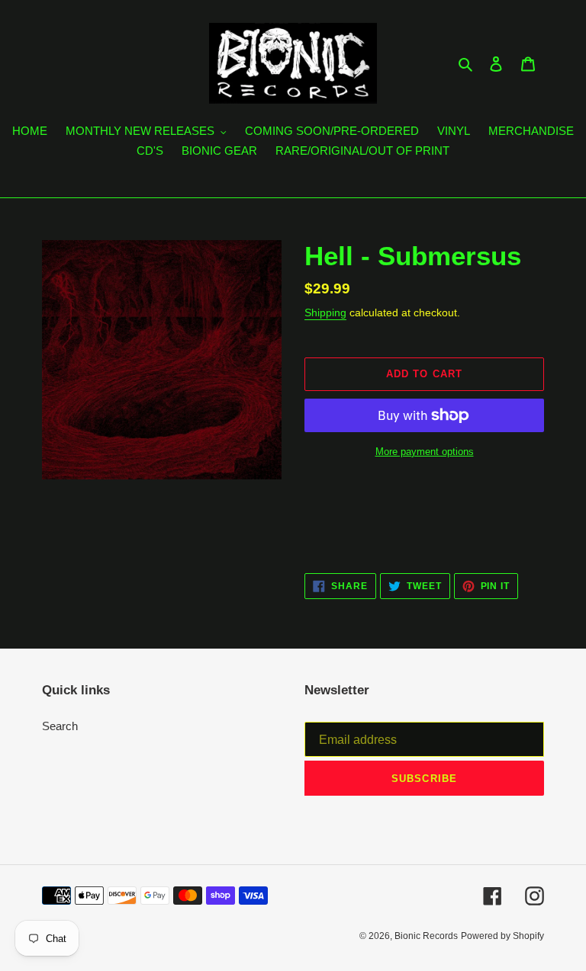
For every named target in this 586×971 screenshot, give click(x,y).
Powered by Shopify (502, 936)
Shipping (325, 312)
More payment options (424, 451)
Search (60, 725)
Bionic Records (426, 936)
